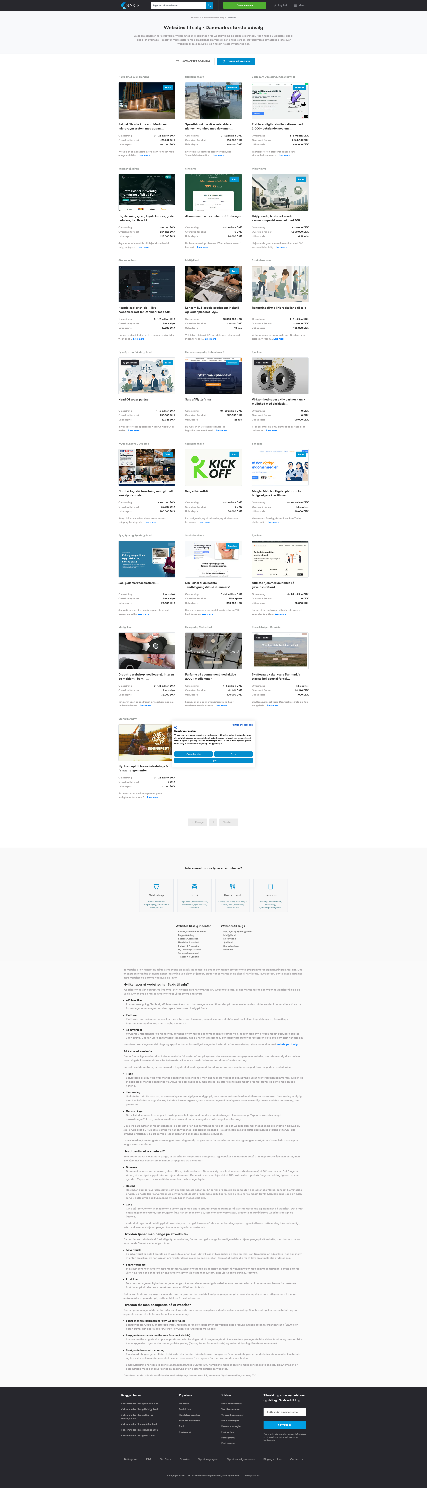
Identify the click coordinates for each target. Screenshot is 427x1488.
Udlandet (228, 949)
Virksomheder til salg (213, 17)
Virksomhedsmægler (232, 1415)
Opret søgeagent (208, 1459)
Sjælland (228, 942)
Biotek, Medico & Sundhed (192, 931)
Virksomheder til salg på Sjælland (139, 1424)
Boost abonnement (231, 1403)
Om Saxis (165, 1459)
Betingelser (131, 1459)
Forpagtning (228, 1437)
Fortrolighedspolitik (242, 724)
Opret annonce (245, 5)
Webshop (184, 1403)
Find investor (228, 1443)
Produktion (185, 1409)
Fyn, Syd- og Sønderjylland (237, 931)
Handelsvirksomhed (188, 942)
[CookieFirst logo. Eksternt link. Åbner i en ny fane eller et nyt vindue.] (175, 727)
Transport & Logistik (188, 956)
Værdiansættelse (230, 1409)
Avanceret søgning (196, 61)
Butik (182, 1426)
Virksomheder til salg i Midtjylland (139, 1409)
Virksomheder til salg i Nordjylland (139, 1403)
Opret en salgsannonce (241, 1459)
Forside (195, 17)
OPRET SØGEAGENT (238, 61)
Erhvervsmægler (230, 1420)
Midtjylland (229, 935)
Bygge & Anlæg (186, 935)
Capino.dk (296, 1459)
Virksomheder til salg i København (139, 1429)
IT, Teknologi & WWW (189, 949)
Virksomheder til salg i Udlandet (138, 1435)
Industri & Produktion (189, 946)
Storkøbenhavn (231, 946)
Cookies (184, 1459)
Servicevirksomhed (188, 953)
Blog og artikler (272, 1459)
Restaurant (185, 1432)
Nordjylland (229, 938)
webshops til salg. (287, 1044)
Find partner (228, 1432)
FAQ (148, 1459)
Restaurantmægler (231, 1426)
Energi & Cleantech (188, 938)
